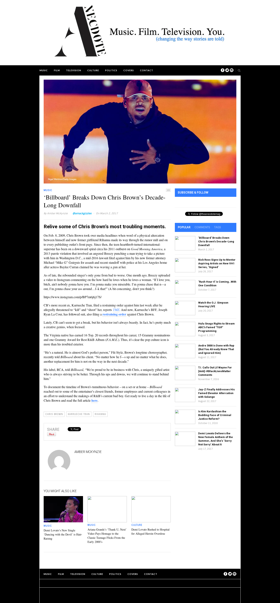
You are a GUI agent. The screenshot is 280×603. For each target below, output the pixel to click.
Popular (184, 227)
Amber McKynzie (57, 213)
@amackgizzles (82, 213)
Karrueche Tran (79, 414)
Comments (202, 227)
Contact (146, 70)
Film (57, 70)
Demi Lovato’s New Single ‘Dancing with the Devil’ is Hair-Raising (63, 534)
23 (168, 190)
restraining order (114, 314)
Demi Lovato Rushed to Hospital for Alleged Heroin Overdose (150, 531)
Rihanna (100, 414)
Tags (217, 227)
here (94, 400)
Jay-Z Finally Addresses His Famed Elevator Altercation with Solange (216, 393)
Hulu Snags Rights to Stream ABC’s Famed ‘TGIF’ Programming (216, 327)
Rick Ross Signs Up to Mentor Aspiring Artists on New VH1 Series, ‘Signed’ (217, 263)
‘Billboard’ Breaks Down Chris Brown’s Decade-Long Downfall (216, 241)
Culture (93, 70)
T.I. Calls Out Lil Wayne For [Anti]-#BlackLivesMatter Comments (215, 371)
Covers (128, 70)
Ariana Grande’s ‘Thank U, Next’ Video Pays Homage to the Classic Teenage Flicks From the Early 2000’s (107, 535)
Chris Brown (54, 414)
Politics (111, 70)
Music (44, 70)
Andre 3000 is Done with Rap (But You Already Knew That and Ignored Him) (216, 349)
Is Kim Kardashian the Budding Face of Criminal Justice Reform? (214, 415)
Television (73, 70)
